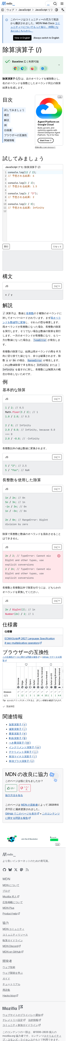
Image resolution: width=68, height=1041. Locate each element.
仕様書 (8, 130)
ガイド (6, 978)
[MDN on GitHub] (4, 870)
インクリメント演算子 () (25, 747)
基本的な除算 (14, 390)
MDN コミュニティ (13, 929)
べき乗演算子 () (20, 742)
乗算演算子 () (18, 733)
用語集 (6, 989)
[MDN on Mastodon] (21, 870)
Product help (10, 913)
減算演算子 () (18, 729)
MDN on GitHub (12, 951)
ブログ (6, 890)
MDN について (11, 885)
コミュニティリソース (15, 934)
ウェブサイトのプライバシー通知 (21, 1015)
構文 (6, 115)
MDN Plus (8, 907)
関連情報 (9, 140)
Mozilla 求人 (10, 896)
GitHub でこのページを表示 (21, 813)
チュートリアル (11, 984)
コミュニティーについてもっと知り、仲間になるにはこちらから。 (35, 27)
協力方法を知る (14, 795)
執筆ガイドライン (13, 940)
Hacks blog (9, 995)
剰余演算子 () (18, 738)
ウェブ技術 (9, 967)
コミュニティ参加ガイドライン (20, 1025)
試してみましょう (14, 110)
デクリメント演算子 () (23, 751)
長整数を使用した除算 (22, 480)
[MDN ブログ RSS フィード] (27, 870)
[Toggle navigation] (62, 3)
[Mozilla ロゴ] (13, 1007)
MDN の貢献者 (29, 804)
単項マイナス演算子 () (23, 756)
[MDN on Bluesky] (10, 870)
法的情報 (33, 1020)
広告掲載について (13, 902)
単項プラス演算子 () (21, 761)
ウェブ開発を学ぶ (13, 972)
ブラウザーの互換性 (15, 135)
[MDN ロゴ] (9, 854)
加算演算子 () (18, 724)
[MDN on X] (16, 870)
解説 (6, 120)
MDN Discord (10, 946)
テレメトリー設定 (13, 1020)
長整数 (30, 313)
